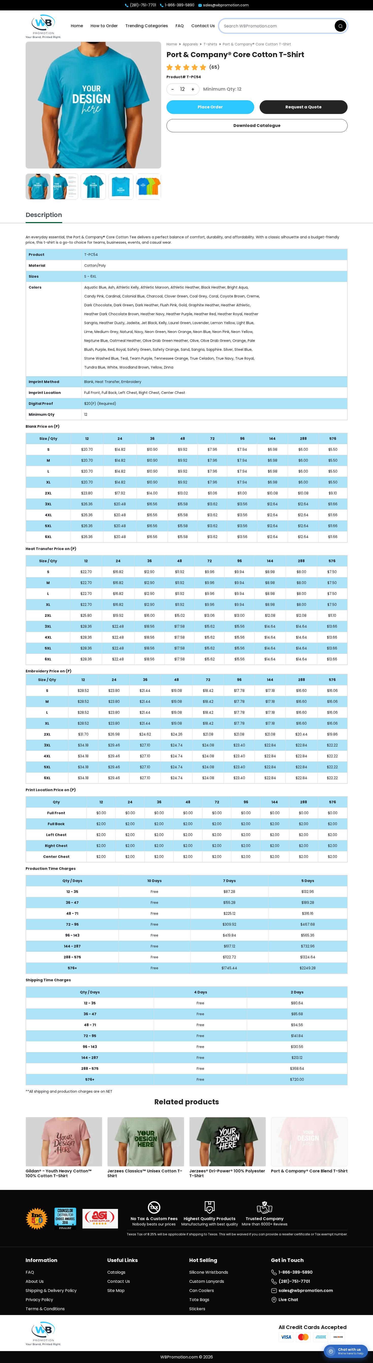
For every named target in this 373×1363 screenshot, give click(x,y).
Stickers (197, 1309)
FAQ (180, 26)
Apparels (190, 44)
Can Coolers (201, 1290)
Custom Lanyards (206, 1281)
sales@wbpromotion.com (225, 5)
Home (77, 26)
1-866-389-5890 (179, 5)
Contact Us (203, 26)
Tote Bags (199, 1300)
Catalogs (116, 1272)
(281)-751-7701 (142, 5)
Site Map (116, 1290)
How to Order (104, 26)
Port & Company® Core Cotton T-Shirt (257, 44)
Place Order (210, 107)
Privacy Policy (39, 1300)
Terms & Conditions (45, 1309)
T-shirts (210, 44)
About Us (35, 1281)
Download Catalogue (256, 125)
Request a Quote (303, 107)
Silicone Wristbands (208, 1272)
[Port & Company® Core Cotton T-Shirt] (93, 105)
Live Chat (288, 1300)
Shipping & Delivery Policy (51, 1290)
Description (44, 214)
